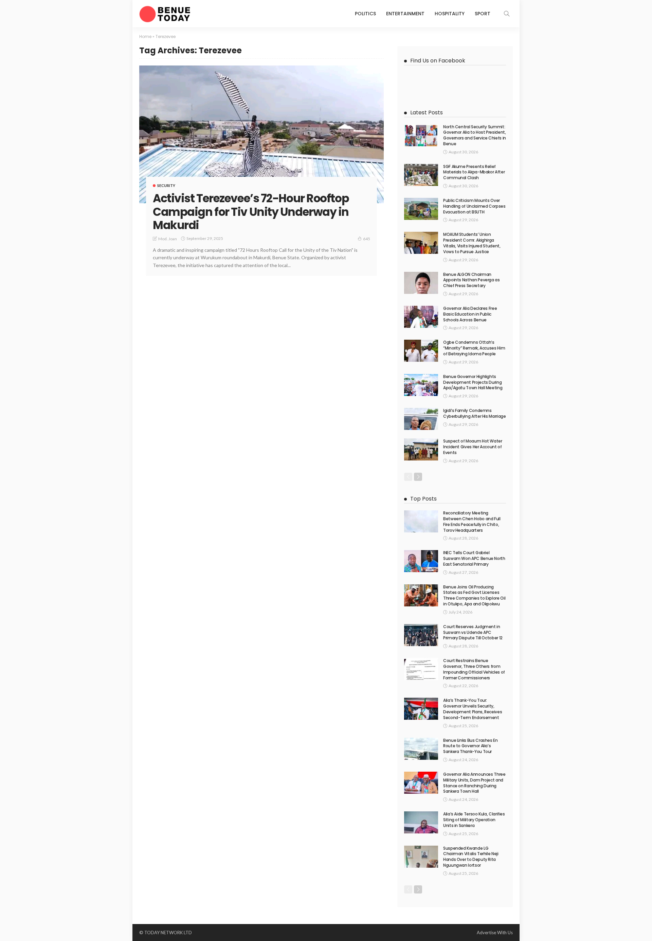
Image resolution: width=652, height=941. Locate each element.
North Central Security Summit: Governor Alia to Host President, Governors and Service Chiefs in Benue (474, 135)
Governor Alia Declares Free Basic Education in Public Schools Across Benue (470, 314)
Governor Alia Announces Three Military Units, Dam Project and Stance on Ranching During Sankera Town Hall (474, 782)
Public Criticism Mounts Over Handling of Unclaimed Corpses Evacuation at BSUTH (474, 206)
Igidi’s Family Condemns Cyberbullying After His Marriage (474, 413)
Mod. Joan (167, 238)
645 (366, 238)
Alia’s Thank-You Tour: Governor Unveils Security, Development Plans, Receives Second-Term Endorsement (472, 708)
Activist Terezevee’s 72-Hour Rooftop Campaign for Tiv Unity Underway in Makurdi (251, 211)
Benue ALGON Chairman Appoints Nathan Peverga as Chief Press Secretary (471, 280)
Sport (482, 13)
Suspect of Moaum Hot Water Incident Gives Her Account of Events (472, 446)
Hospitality (450, 13)
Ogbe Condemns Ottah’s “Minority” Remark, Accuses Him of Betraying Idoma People (474, 348)
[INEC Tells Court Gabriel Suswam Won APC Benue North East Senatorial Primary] (421, 561)
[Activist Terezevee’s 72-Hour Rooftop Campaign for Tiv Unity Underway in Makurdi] (261, 134)
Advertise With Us (495, 932)
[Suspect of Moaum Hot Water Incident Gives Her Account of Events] (421, 449)
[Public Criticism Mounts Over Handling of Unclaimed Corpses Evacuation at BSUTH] (421, 209)
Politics (365, 13)
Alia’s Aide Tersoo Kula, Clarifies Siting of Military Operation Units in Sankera (474, 819)
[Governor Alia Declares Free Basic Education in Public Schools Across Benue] (421, 317)
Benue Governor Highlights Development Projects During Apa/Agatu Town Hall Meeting (472, 382)
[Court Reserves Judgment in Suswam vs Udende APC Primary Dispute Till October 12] (421, 635)
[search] (507, 13)
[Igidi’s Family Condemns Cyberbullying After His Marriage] (421, 419)
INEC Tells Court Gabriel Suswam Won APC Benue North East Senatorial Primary (474, 558)
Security (166, 185)
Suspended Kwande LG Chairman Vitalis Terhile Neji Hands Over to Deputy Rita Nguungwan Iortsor (471, 856)
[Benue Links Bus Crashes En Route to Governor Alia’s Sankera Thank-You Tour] (421, 749)
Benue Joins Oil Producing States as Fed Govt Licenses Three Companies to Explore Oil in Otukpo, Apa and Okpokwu (474, 595)
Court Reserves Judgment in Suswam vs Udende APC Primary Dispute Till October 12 (473, 632)
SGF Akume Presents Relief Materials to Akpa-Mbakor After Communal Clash (474, 172)
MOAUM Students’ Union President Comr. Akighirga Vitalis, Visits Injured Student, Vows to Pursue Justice (471, 242)
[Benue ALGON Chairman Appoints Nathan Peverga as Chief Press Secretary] (421, 283)
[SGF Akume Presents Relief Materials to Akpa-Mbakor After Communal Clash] (421, 175)
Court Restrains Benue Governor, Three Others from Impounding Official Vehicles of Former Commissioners (474, 669)
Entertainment (405, 13)
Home (145, 36)
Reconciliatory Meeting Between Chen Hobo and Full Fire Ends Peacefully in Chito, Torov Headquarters (472, 521)
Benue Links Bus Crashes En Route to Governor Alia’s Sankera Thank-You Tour (470, 746)
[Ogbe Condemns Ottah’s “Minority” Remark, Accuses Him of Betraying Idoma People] (421, 351)
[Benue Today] (164, 13)
